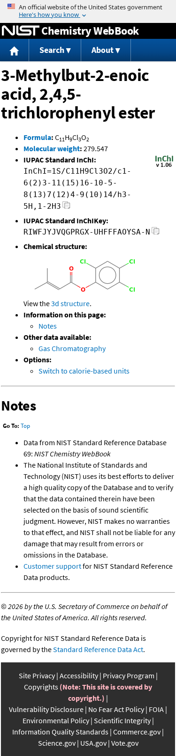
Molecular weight (51, 148)
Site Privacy (37, 675)
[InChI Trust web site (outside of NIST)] (164, 166)
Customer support (52, 566)
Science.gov (57, 743)
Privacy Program (128, 675)
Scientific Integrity (122, 720)
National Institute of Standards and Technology (20, 31)
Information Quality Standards (60, 731)
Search (51, 49)
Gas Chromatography (72, 348)
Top (25, 426)
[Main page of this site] (14, 50)
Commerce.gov (137, 731)
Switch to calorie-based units (84, 370)
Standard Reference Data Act (98, 649)
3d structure (70, 303)
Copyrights (41, 686)
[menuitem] (14, 50)
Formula (37, 137)
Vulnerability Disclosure (46, 709)
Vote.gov (124, 743)
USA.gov (93, 743)
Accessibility (79, 675)
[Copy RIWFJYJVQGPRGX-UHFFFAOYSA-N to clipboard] (156, 233)
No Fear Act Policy (116, 709)
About (103, 49)
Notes (47, 325)
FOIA (156, 709)
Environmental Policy (56, 720)
